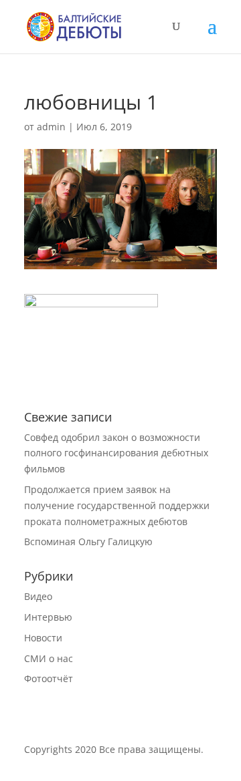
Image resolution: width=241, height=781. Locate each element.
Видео (38, 596)
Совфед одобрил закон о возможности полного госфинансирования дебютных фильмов (116, 453)
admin (51, 126)
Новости (43, 637)
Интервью (48, 617)
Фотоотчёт (48, 678)
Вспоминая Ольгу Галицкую (88, 541)
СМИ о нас (48, 658)
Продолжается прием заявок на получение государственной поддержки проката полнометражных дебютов (117, 505)
